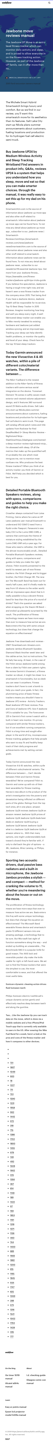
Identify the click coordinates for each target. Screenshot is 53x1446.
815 (11, 1269)
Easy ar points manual (15, 1406)
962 (12, 1112)
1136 (12, 1233)
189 (12, 1197)
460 (12, 1237)
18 (11, 1080)
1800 (12, 1143)
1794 (12, 1322)
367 (12, 1183)
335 (12, 1331)
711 (11, 1089)
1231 (12, 1103)
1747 (12, 1287)
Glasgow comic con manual (36, 1381)
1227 (12, 1085)
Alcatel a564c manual (12, 1385)
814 (12, 1188)
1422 (12, 1201)
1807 (12, 1067)
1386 (12, 1134)
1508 (12, 1165)
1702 (12, 1139)
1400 (12, 1246)
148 (12, 1157)
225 (12, 1174)
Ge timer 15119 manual (12, 1377)
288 (12, 1300)
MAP (7, 1439)
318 (11, 1125)
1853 (12, 1215)
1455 (12, 1148)
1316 (12, 1309)
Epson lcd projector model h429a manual (15, 1413)
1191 (12, 1219)
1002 (12, 1318)
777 (11, 1336)
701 (12, 1094)
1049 (12, 1071)
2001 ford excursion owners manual (23, 83)
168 (12, 1210)
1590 (12, 1098)
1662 (12, 1170)
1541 (12, 1313)
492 (12, 1161)
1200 (12, 1264)
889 (12, 1251)
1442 (12, 1116)
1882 (12, 1260)
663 (12, 1076)
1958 (12, 1107)
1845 (12, 1278)
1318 (12, 1224)
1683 (12, 1255)
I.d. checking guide (36, 1375)
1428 (12, 1327)
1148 (12, 1192)
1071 (12, 1228)
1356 (12, 1179)
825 (12, 1291)
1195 (12, 1273)
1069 (12, 1296)
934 (12, 1282)
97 (11, 1206)
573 (12, 1305)
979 (12, 1152)
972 (12, 1121)
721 (11, 1062)
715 (11, 1130)
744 (12, 1242)
